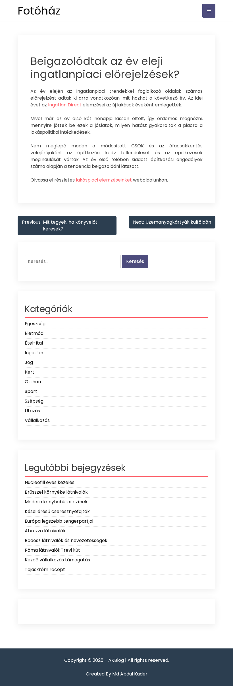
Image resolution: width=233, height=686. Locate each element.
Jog (29, 362)
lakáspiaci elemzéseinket (104, 180)
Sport (31, 391)
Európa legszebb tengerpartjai (59, 521)
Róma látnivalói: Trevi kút (52, 550)
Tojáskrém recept (45, 569)
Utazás (32, 410)
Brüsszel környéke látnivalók (56, 492)
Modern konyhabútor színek (56, 501)
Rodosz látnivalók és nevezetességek (66, 540)
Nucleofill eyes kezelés (49, 482)
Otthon (33, 381)
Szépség (34, 401)
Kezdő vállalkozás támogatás (57, 560)
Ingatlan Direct (65, 105)
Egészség (35, 323)
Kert (29, 372)
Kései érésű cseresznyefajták (57, 511)
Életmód (34, 333)
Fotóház (39, 10)
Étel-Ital (34, 343)
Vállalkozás (37, 420)
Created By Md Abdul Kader (116, 674)
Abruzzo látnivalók (45, 531)
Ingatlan (34, 352)
